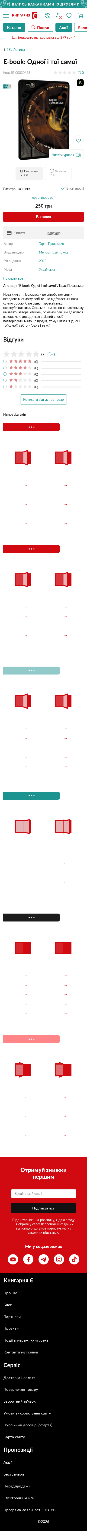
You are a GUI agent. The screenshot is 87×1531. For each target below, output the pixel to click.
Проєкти (11, 1328)
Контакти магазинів (20, 1352)
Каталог (14, 27)
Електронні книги (18, 1498)
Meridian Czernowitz (53, 252)
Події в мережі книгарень (26, 1340)
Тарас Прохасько (51, 244)
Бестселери (13, 1474)
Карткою (54, 233)
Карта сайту (14, 1437)
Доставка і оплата (19, 1377)
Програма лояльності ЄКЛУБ (29, 1509)
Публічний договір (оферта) (27, 1425)
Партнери (12, 1316)
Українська (47, 269)
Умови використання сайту (27, 1413)
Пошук (43, 27)
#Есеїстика (15, 49)
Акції (8, 1462)
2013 (42, 261)
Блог (7, 1304)
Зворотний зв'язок (19, 1401)
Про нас (10, 1293)
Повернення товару (20, 1389)
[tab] (43, 339)
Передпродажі (16, 1486)
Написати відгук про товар (43, 399)
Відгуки (13, 339)
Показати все (13, 278)
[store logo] (25, 15)
